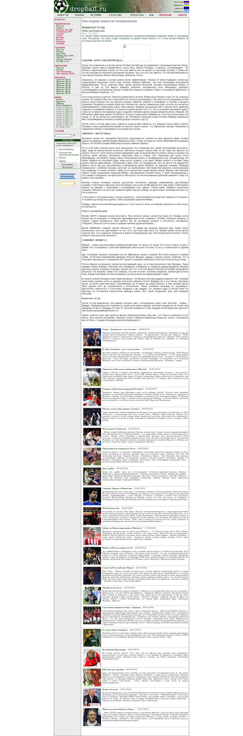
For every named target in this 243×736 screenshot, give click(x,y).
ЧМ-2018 (60, 58)
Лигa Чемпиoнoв (64, 72)
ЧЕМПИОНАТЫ (62, 24)
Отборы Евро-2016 (64, 56)
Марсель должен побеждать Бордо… (118, 709)
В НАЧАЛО (60, 20)
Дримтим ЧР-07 (63, 89)
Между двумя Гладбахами (114, 429)
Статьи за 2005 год (64, 117)
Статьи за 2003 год (64, 121)
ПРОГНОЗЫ (165, 15)
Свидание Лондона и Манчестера (117, 488)
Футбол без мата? (110, 689)
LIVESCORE (115, 15)
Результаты (67, 167)
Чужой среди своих (111, 508)
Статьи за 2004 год (64, 119)
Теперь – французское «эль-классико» (119, 329)
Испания (60, 38)
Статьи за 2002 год (64, 123)
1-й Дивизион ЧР (64, 32)
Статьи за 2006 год (64, 115)
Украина (60, 34)
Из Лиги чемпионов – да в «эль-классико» (121, 349)
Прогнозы (60, 101)
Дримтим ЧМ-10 (63, 82)
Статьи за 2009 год (64, 109)
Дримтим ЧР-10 (63, 80)
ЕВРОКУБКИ (61, 66)
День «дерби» (108, 468)
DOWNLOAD (137, 15)
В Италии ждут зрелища (113, 670)
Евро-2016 (61, 54)
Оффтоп (60, 103)
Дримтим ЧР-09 (63, 84)
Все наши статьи (63, 127)
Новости (60, 26)
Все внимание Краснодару (114, 650)
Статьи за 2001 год (64, 125)
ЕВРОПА (179, 9)
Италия (59, 40)
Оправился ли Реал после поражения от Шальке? (124, 369)
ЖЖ (151, 15)
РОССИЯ (179, 2)
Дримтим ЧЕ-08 (63, 87)
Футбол (59, 99)
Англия (59, 36)
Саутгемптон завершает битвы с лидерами (121, 607)
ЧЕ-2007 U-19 (62, 61)
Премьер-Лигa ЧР (64, 30)
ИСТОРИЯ (96, 15)
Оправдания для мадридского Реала (118, 449)
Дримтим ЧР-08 (63, 85)
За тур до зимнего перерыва (115, 630)
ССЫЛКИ (59, 131)
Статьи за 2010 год (64, 107)
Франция (60, 43)
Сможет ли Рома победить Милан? (118, 568)
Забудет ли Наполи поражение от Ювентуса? (122, 528)
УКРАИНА (178, 5)
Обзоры (59, 28)
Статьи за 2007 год (64, 113)
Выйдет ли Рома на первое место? (117, 548)
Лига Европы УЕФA (65, 74)
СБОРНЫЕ (60, 48)
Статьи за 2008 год (64, 111)
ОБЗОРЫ (79, 15)
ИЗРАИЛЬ (179, 12)
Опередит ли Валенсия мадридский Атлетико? (123, 389)
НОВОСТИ (62, 15)
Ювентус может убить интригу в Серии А (120, 409)
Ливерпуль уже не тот (112, 588)
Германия (60, 42)
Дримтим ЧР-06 (63, 91)
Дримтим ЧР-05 (63, 93)
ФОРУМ (182, 15)
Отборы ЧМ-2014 (64, 59)
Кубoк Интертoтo (64, 105)
